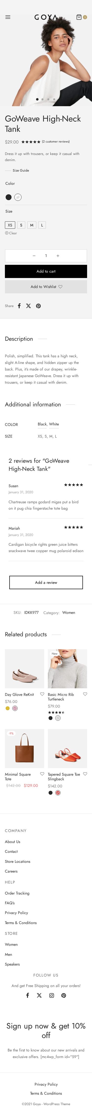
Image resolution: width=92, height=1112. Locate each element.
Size (8, 211)
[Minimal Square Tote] (24, 748)
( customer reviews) (56, 141)
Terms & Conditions (21, 923)
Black (42, 424)
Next (87, 60)
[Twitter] (39, 995)
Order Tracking (17, 893)
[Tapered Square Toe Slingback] (67, 748)
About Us (12, 841)
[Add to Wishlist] (42, 694)
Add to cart (46, 271)
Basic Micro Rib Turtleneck (61, 697)
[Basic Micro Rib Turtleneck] (67, 668)
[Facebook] (19, 306)
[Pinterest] (38, 306)
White (54, 424)
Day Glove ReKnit (19, 694)
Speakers (12, 964)
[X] (28, 306)
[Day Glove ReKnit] (24, 668)
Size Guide (21, 170)
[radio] (8, 197)
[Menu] (8, 17)
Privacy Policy (16, 913)
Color (10, 183)
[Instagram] (51, 995)
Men (8, 954)
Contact (11, 851)
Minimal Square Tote (18, 777)
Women (68, 612)
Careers (11, 871)
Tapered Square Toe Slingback (64, 777)
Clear (13, 233)
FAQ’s (9, 903)
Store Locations (17, 861)
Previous (5, 60)
